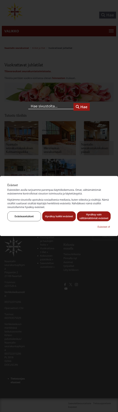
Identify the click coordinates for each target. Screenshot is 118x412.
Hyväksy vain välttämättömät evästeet (93, 216)
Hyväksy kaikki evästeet (59, 216)
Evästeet (104, 226)
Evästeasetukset (24, 216)
